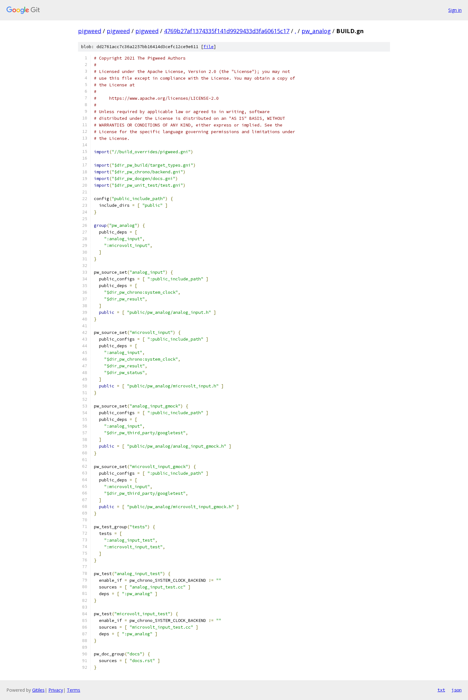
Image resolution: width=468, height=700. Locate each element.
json (456, 690)
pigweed (89, 31)
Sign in (455, 10)
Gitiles (38, 690)
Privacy (55, 690)
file (208, 46)
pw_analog (316, 31)
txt (441, 690)
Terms (73, 690)
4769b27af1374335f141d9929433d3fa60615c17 (226, 31)
